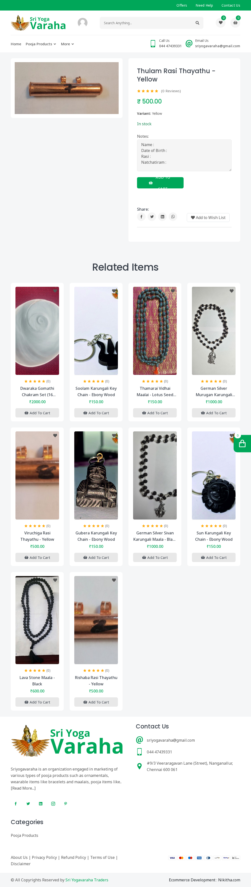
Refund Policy (73, 857)
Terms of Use (102, 857)
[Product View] (37, 370)
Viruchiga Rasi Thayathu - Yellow (37, 536)
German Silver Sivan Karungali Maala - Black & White (155, 536)
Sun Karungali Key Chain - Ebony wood (214, 536)
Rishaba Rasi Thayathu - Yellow (96, 681)
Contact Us (231, 5)
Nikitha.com (229, 880)
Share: (143, 209)
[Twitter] (152, 216)
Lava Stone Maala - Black (37, 681)
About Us (19, 857)
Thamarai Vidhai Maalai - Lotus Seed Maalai (155, 392)
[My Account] (83, 23)
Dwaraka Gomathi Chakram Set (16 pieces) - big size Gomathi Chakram (37, 392)
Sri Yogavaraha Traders (86, 880)
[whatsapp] (173, 216)
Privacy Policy (44, 857)
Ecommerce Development (192, 880)
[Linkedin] (162, 216)
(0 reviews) (171, 90)
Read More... (23, 788)
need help (204, 5)
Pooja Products (39, 43)
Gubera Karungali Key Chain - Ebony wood (96, 536)
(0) (48, 381)
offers (181, 5)
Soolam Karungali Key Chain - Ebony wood (96, 391)
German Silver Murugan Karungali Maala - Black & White (213, 392)
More (65, 43)
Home (16, 43)
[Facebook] (141, 216)
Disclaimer (21, 863)
